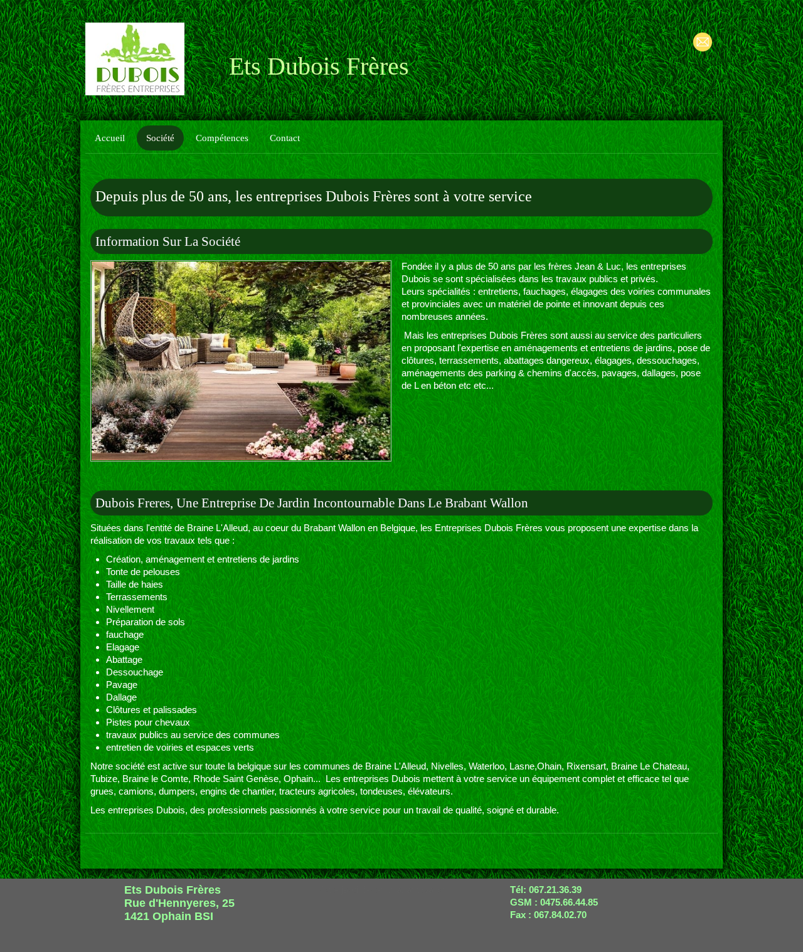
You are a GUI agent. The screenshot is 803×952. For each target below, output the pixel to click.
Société (160, 138)
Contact (285, 138)
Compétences (222, 138)
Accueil (110, 138)
